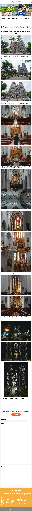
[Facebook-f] (18, 503)
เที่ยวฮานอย (10, 421)
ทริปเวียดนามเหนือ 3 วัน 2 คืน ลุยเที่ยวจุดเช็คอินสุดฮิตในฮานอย (13, 408)
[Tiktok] (23, 503)
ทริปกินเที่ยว (8, 499)
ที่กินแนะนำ (2, 500)
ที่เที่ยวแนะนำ (3, 502)
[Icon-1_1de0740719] (25, 503)
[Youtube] (19, 503)
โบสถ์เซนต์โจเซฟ (24, 421)
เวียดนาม (14, 421)
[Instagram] (21, 503)
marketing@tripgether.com (21, 500)
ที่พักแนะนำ (2, 501)
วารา (1, 424)
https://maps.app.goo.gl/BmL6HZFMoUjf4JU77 (14, 401)
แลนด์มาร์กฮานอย (18, 421)
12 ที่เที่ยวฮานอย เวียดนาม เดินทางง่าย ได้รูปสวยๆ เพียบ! (20, 407)
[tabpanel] (16, 8)
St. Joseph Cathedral (4, 421)
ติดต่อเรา (12, 504)
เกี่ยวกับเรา (12, 503)
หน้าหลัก (2, 499)
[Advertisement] (16, 432)
